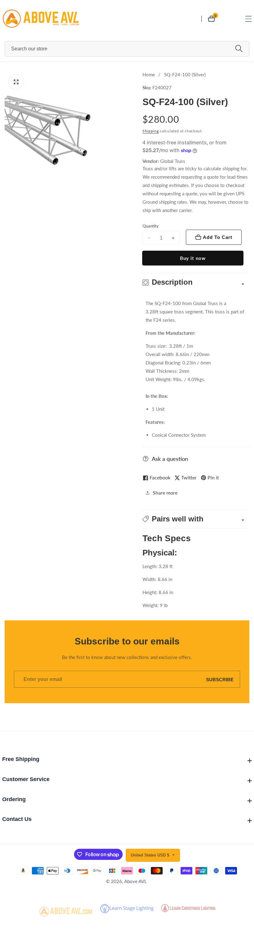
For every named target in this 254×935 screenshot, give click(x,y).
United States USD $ (150, 855)
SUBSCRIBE (220, 679)
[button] (195, 519)
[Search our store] (239, 48)
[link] (66, 912)
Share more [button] (165, 492)
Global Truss (172, 161)
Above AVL (135, 881)
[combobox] (127, 49)
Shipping (150, 131)
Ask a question (170, 458)
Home (148, 74)
